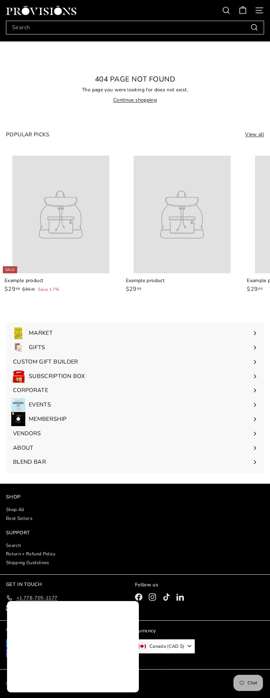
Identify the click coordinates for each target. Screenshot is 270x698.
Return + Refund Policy (31, 554)
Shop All (15, 510)
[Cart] (242, 10)
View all (254, 134)
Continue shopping (135, 100)
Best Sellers (19, 518)
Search (13, 545)
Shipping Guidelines (27, 563)
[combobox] (135, 27)
